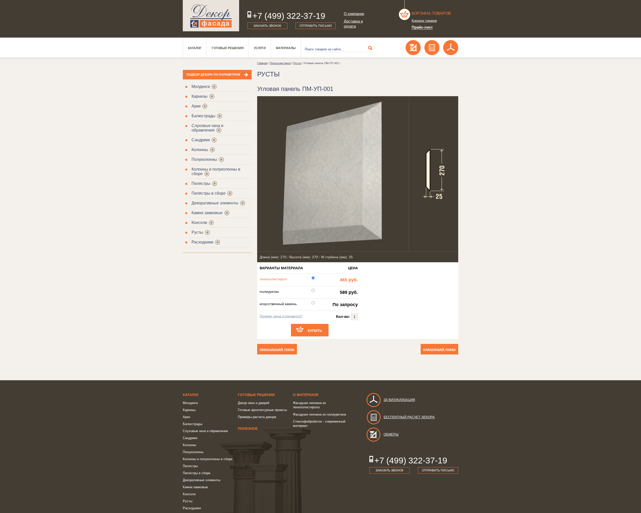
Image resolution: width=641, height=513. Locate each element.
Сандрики (201, 140)
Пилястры (201, 183)
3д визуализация (399, 400)
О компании (354, 14)
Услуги (260, 48)
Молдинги (201, 86)
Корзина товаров (431, 13)
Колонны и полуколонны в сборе (207, 459)
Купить (315, 331)
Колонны (200, 150)
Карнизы (200, 96)
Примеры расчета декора (257, 417)
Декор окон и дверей (253, 403)
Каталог (195, 48)
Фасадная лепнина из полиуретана (319, 414)
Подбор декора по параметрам (213, 74)
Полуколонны (204, 159)
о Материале (305, 395)
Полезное (248, 429)
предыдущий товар (277, 349)
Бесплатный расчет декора (409, 417)
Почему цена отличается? (281, 316)
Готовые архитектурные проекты (262, 410)
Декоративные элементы (215, 203)
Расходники (202, 242)
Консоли (199, 222)
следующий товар (439, 349)
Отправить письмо (315, 26)
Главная (262, 63)
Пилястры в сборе (209, 193)
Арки (196, 106)
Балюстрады (203, 116)
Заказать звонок (267, 26)
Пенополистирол (280, 63)
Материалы (286, 48)
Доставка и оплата (353, 23)
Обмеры (391, 434)
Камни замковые (207, 213)
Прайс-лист (422, 27)
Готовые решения (228, 48)
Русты (197, 232)
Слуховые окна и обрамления (207, 127)
